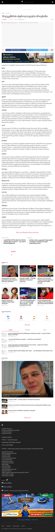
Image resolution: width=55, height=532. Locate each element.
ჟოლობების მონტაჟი (7, 459)
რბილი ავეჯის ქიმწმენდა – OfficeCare (27, 519)
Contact (23, 526)
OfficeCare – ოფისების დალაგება (9, 439)
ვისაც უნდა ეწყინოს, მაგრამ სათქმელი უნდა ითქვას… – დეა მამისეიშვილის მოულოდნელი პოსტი (30, 350)
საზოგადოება (8, 13)
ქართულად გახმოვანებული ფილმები (10, 430)
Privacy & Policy (16, 526)
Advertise (9, 526)
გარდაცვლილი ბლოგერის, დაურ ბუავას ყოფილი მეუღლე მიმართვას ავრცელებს (9, 280)
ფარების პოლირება (6, 433)
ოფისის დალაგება (6, 456)
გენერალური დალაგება (7, 451)
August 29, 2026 (5, 283)
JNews (6, 528)
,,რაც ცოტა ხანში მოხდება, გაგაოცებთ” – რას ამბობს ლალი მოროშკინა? (24, 339)
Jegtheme (30, 528)
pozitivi (4, 19)
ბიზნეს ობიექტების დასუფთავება (9, 472)
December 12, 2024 (13, 19)
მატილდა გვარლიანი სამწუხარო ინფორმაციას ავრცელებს (8, 302)
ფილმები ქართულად (7, 428)
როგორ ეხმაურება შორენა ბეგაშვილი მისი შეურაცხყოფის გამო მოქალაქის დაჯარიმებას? (46, 302)
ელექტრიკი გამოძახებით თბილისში (34, 448)
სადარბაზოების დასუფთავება (9, 458)
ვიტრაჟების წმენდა (6, 454)
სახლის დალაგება (6, 467)
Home (3, 13)
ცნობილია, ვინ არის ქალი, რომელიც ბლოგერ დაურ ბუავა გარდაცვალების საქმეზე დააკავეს (29, 405)
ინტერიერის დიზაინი (6, 470)
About (3, 526)
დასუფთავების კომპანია (7, 461)
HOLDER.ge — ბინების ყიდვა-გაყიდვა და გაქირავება (14, 448)
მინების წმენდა (5, 464)
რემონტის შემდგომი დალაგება (9, 453)
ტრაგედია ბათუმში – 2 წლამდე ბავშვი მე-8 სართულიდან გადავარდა (28, 280)
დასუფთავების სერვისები (8, 462)
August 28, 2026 (23, 306)
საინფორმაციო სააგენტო (8, 474)
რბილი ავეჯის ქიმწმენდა (7, 445)
